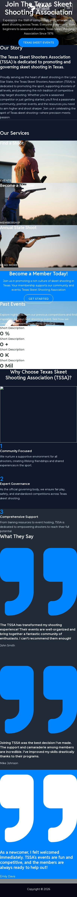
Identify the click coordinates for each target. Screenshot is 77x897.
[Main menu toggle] (68, 8)
